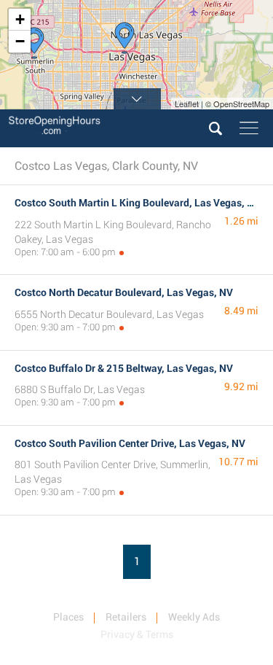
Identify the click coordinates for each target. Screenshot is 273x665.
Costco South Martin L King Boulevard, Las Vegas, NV (138, 203)
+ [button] (20, 19)
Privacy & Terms (136, 634)
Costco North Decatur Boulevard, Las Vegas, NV (124, 292)
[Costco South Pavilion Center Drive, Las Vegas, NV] (34, 43)
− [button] (20, 41)
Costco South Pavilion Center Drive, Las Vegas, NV (130, 443)
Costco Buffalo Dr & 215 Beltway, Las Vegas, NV (124, 368)
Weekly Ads (194, 617)
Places (68, 617)
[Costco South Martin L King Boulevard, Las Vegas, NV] (124, 38)
